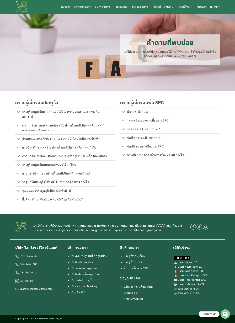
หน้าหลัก (66, 6)
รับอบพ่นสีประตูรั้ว (82, 280)
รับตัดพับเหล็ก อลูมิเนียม (85, 274)
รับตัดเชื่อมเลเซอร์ (82, 262)
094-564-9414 (28, 272)
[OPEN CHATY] (225, 314)
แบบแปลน (121, 6)
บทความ (168, 6)
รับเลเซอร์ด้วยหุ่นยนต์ (84, 268)
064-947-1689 (28, 264)
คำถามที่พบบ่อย (133, 298)
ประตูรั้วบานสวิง (133, 262)
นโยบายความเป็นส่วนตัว (138, 286)
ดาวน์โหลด (185, 6)
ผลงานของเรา (140, 6)
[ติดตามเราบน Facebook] (193, 227)
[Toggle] (18, 112)
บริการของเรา (82, 6)
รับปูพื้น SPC (78, 292)
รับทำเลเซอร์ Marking (84, 286)
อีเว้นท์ (157, 6)
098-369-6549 (28, 255)
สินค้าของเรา (102, 6)
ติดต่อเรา (201, 6)
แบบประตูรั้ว (131, 292)
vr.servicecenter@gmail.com (36, 288)
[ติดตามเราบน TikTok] (199, 227)
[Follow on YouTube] (205, 227)
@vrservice (26, 280)
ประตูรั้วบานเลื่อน (134, 255)
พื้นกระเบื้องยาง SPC (136, 268)
